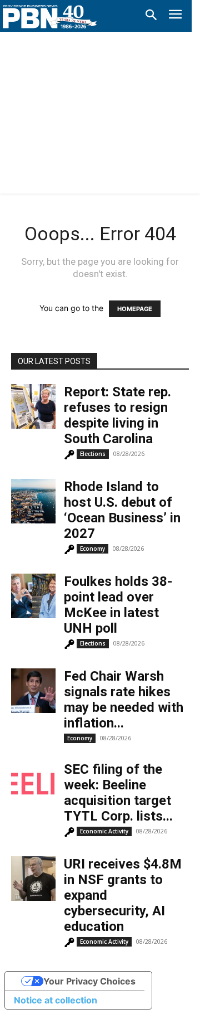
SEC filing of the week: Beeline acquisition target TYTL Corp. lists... (118, 792)
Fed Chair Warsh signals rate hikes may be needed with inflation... (123, 699)
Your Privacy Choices (89, 981)
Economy (92, 548)
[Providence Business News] (50, 16)
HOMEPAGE (134, 309)
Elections (93, 454)
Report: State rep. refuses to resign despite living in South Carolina (117, 415)
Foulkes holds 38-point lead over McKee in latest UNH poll (118, 605)
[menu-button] (175, 16)
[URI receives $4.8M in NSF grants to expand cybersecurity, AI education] (33, 878)
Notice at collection (55, 1000)
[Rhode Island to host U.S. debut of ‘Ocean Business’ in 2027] (33, 501)
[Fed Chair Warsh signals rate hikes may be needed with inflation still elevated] (33, 690)
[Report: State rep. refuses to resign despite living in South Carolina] (33, 406)
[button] (151, 15)
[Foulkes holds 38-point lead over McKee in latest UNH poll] (33, 596)
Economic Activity (104, 831)
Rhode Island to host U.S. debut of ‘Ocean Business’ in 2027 (122, 510)
